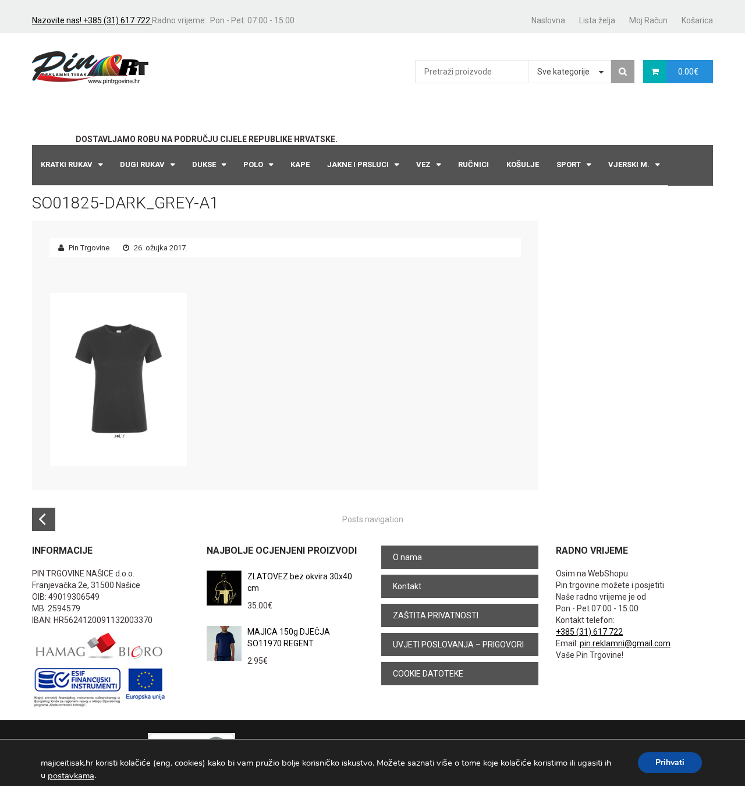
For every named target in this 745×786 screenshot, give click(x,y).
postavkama (71, 775)
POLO (253, 164)
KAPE (300, 164)
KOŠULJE (522, 164)
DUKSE (204, 164)
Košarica (697, 20)
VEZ (423, 164)
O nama (407, 557)
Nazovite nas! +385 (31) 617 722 (92, 20)
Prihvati (669, 762)
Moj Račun (648, 20)
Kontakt (407, 586)
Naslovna (548, 20)
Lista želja (597, 20)
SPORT (568, 164)
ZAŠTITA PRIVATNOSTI (435, 615)
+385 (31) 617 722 (589, 631)
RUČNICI (473, 164)
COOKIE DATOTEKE (428, 673)
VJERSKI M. (629, 164)
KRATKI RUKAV (67, 164)
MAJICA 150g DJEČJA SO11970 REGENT (288, 637)
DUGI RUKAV (142, 164)
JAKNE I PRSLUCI (358, 164)
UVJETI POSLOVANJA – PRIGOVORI (458, 644)
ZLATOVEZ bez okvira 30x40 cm (299, 582)
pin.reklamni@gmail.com (625, 643)
